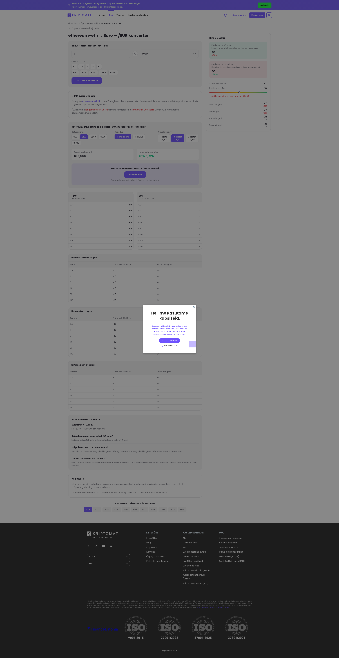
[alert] (169, 329)
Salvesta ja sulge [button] (169, 340)
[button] (169, 345)
